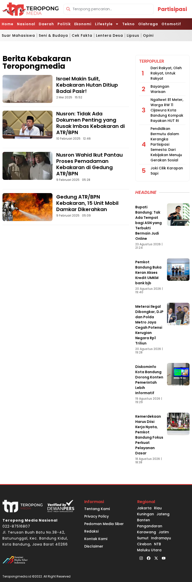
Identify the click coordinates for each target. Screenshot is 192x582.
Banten (143, 520)
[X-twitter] (156, 558)
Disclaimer (93, 546)
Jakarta (144, 508)
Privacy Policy (96, 516)
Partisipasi (172, 9)
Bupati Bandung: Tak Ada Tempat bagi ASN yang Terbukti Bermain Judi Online (148, 223)
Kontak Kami (95, 538)
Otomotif (171, 23)
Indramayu (161, 538)
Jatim (163, 532)
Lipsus (133, 35)
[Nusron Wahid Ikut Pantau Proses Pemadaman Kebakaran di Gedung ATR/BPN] (27, 166)
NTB (157, 544)
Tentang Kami (97, 508)
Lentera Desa (109, 35)
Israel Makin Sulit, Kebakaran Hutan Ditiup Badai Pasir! (87, 85)
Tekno (128, 23)
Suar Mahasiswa (18, 35)
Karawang (146, 532)
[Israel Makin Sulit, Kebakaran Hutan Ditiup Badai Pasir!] (27, 89)
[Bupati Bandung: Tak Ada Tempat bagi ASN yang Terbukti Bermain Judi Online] (178, 214)
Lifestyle (104, 23)
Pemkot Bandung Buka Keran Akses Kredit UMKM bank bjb (148, 273)
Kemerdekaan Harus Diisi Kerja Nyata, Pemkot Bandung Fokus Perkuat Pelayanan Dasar (149, 435)
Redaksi (91, 531)
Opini (148, 35)
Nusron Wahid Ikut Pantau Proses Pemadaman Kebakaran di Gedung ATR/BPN (89, 164)
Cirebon (144, 544)
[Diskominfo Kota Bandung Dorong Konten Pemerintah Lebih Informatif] (178, 374)
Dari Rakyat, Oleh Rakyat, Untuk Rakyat (166, 73)
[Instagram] (141, 558)
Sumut (142, 538)
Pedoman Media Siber (104, 523)
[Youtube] (163, 558)
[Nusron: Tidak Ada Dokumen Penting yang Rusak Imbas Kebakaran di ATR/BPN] (27, 125)
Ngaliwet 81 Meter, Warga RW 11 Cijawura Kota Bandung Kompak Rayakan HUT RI (166, 110)
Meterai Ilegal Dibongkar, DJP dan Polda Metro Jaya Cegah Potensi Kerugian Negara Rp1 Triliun (149, 325)
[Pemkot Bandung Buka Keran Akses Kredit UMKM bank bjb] (178, 269)
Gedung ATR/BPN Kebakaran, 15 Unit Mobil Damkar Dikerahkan (87, 203)
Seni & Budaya (53, 35)
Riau (158, 508)
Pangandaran (149, 526)
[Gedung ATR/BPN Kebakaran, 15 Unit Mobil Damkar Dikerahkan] (27, 207)
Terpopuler (151, 61)
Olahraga (148, 23)
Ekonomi (83, 23)
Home (8, 23)
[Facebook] (148, 558)
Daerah (46, 23)
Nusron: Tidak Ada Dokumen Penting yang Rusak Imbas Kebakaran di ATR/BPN (90, 123)
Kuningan (145, 514)
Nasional (26, 23)
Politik (64, 23)
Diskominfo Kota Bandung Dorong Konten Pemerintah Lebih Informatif (149, 379)
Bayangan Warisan (159, 89)
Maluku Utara (149, 550)
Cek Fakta (82, 35)
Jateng (163, 514)
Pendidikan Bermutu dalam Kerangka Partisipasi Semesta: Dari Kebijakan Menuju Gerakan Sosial (166, 144)
